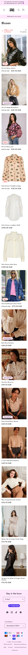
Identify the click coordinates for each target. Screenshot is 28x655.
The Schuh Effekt (16, 642)
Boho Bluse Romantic (8, 343)
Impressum (15, 650)
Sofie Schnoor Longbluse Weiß (11, 225)
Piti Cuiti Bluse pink (7, 147)
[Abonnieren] (22, 599)
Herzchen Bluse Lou (8, 382)
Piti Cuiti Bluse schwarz (9, 68)
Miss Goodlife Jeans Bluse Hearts (11, 303)
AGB (5, 647)
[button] (4, 10)
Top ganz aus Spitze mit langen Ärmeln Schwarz (13, 579)
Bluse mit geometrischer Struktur (11, 500)
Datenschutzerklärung (20, 644)
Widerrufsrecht (8, 644)
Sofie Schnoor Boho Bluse (9, 264)
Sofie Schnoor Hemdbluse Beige (11, 186)
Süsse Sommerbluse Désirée (10, 421)
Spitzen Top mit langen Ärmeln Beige (12, 539)
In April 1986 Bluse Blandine (10, 460)
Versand (10, 647)
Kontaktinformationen (20, 647)
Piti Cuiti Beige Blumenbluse (10, 107)
